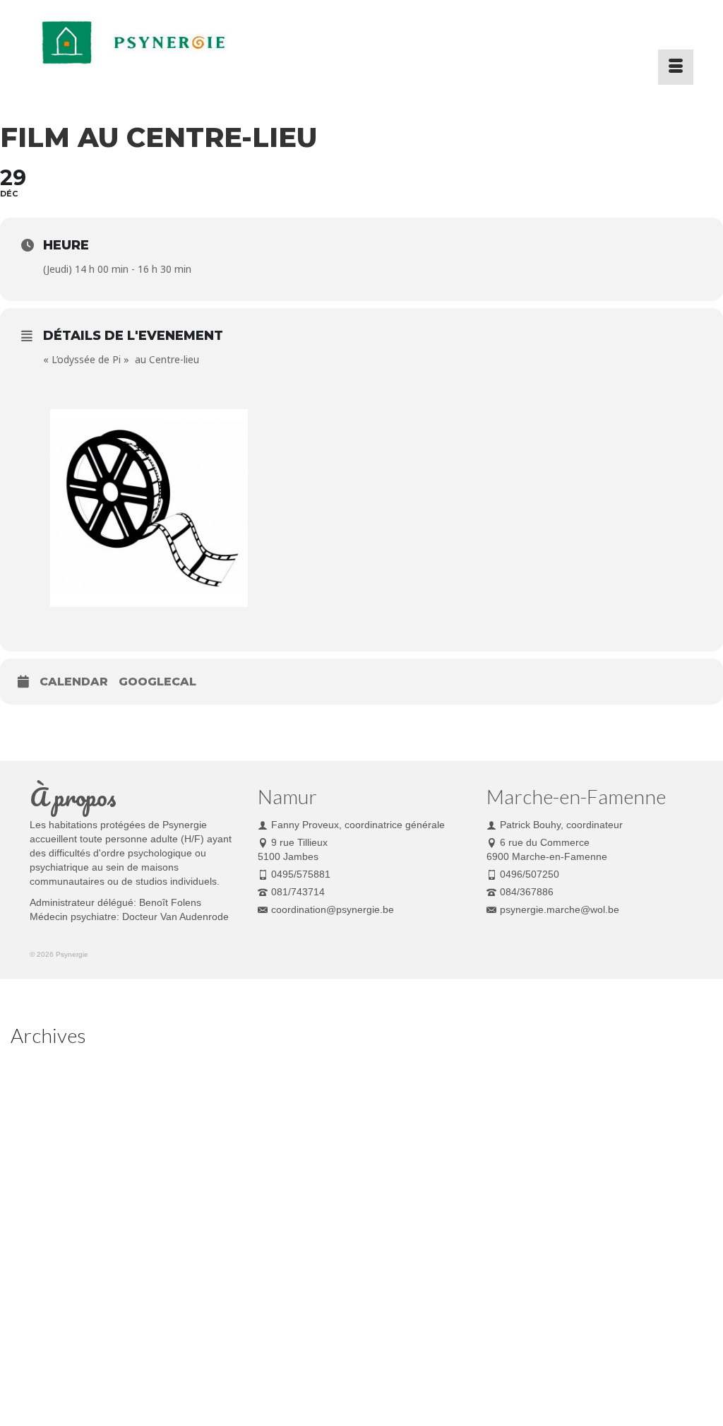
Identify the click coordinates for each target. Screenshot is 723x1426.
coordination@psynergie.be (332, 909)
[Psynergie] (133, 42)
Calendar (74, 681)
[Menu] (675, 67)
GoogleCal (157, 681)
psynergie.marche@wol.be (559, 909)
